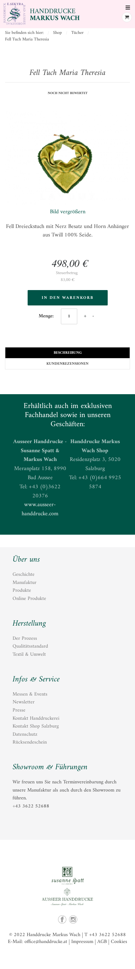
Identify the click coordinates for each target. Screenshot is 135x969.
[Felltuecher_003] (67, 159)
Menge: (47, 316)
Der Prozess (25, 638)
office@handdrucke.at (45, 941)
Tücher (77, 33)
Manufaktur (24, 582)
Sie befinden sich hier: (24, 33)
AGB (102, 941)
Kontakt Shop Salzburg (36, 726)
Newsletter (24, 702)
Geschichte (24, 574)
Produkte (22, 590)
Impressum (82, 941)
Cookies (119, 941)
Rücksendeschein (30, 742)
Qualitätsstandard (30, 646)
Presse (19, 710)
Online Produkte (29, 598)
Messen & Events (30, 694)
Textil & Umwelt (29, 654)
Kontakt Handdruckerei (36, 718)
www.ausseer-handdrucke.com (40, 509)
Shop (57, 33)
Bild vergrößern (67, 212)
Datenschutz (25, 734)
